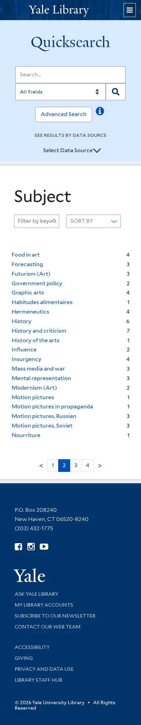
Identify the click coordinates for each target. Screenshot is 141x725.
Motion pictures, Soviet (42, 425)
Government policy (37, 283)
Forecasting (27, 264)
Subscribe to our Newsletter (55, 616)
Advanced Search (64, 114)
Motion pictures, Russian (44, 416)
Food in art (26, 254)
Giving (24, 658)
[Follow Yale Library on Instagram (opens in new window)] (31, 546)
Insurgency (26, 359)
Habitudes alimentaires (42, 302)
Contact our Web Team (47, 626)
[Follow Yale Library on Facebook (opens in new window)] (18, 546)
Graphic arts (28, 292)
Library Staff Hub (38, 680)
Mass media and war (38, 368)
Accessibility (32, 647)
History (21, 321)
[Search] (116, 91)
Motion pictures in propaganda (52, 406)
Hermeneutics (30, 311)
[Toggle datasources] (97, 151)
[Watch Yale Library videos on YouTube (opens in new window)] (44, 546)
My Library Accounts (44, 605)
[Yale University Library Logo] (70, 10)
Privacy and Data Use (44, 669)
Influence (24, 349)
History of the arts (36, 340)
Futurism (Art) (31, 274)
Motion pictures (33, 397)
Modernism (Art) (34, 388)
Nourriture (26, 435)
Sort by (81, 221)
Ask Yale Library (36, 594)
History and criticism (39, 331)
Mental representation (41, 378)
